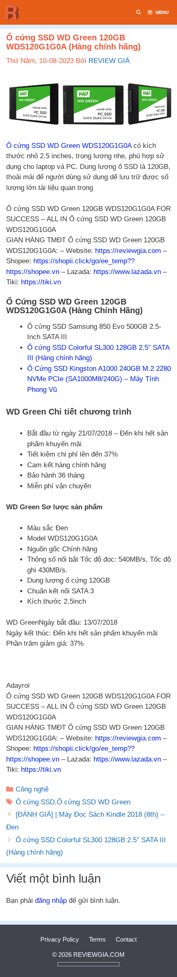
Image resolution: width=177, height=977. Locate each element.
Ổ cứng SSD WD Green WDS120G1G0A (68, 146)
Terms (97, 939)
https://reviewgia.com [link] (128, 251)
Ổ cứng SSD (35, 802)
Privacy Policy (59, 939)
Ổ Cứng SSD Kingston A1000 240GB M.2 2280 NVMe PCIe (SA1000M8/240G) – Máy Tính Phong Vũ (99, 379)
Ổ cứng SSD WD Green (93, 802)
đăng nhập (51, 900)
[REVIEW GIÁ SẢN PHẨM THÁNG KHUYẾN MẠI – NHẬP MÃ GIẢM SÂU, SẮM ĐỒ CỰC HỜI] (14, 12)
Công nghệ (32, 789)
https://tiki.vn (41, 282)
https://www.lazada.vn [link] (127, 272)
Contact (126, 939)
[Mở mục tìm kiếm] (138, 12)
